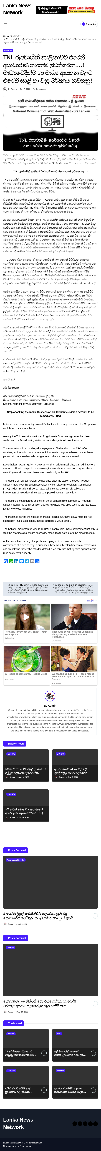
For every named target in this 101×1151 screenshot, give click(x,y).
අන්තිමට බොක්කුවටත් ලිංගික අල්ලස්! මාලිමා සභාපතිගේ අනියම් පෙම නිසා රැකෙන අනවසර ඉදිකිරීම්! (37, 918)
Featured (60, 1071)
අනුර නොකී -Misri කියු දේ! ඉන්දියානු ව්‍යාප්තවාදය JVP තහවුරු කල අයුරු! (70, 773)
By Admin (12, 89)
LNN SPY (8, 51)
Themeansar (25, 1146)
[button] (95, 891)
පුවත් (58, 1034)
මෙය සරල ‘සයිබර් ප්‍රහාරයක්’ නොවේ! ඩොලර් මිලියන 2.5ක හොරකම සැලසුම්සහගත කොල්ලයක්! (36, 1006)
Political (10, 948)
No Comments (39, 89)
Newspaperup (9, 1146)
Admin (52, 705)
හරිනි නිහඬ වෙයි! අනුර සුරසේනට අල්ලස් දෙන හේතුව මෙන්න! (18, 1092)
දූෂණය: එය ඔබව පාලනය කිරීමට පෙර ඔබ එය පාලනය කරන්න (69, 1092)
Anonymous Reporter (15, 860)
